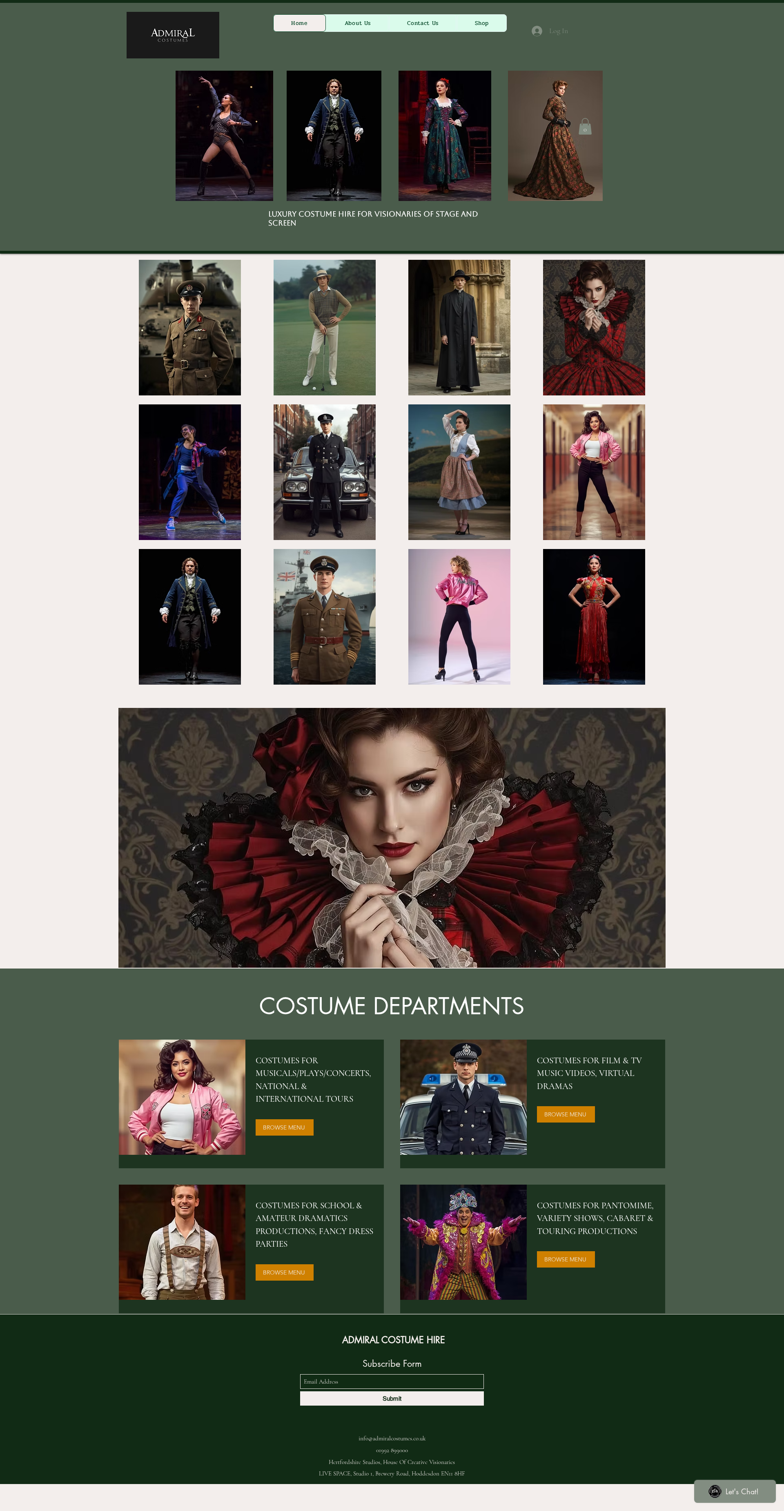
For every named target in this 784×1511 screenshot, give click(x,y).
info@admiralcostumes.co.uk (392, 1438)
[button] (585, 126)
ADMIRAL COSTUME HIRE (393, 1340)
